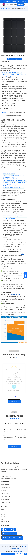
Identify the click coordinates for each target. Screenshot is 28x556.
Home (2, 8)
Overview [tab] (5, 112)
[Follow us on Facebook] (5, 529)
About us (3, 511)
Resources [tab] (17, 115)
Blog (2, 519)
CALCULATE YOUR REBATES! (12, 537)
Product (8, 8)
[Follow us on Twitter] (2, 529)
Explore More (13, 401)
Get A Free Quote (5, 521)
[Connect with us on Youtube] (11, 529)
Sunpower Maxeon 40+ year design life (13, 187)
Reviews (25, 275)
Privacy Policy (15, 548)
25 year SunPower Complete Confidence (14, 179)
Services (3, 514)
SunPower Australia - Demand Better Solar (14, 186)
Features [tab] (12, 112)
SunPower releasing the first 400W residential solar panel (12, 173)
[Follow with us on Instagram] (14, 529)
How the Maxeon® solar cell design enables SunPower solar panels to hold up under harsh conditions (15, 182)
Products (3, 516)
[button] (12, 396)
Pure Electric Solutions (17, 551)
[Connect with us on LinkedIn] (8, 529)
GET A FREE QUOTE (14, 59)
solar (22, 254)
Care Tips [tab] (9, 115)
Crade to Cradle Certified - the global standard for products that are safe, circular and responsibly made (14, 74)
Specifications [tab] (20, 112)
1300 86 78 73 (19, 554)
